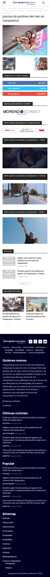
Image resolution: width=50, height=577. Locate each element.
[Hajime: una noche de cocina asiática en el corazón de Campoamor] (9, 261)
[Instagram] (35, 341)
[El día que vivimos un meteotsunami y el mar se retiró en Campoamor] (37, 304)
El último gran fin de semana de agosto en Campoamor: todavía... (12, 316)
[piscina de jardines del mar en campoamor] (25, 55)
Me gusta (42, 83)
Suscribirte (41, 94)
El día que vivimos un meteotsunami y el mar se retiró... (35, 316)
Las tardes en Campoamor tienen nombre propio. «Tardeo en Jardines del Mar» (23, 9)
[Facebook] (30, 341)
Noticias (6, 423)
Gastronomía (8, 433)
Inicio (4, 8)
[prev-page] (4, 324)
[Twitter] (40, 341)
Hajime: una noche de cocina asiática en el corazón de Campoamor (29, 260)
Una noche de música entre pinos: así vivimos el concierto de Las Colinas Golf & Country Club (24, 451)
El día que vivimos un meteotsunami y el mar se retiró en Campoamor (24, 418)
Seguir (43, 88)
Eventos (6, 446)
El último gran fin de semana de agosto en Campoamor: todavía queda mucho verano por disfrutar (24, 440)
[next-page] (8, 324)
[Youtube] (45, 341)
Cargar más (24, 283)
